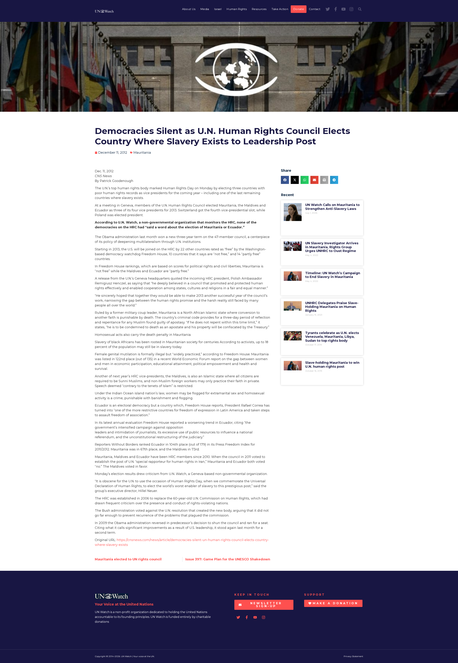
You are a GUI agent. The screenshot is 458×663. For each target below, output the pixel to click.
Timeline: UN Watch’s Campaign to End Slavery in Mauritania (332, 275)
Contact (314, 9)
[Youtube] (343, 9)
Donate (298, 9)
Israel (218, 9)
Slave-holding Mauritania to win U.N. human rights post (332, 365)
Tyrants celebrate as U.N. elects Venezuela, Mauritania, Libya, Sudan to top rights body (332, 337)
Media (204, 9)
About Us (188, 9)
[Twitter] (328, 9)
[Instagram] (351, 9)
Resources (259, 9)
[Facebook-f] (335, 9)
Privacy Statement (353, 656)
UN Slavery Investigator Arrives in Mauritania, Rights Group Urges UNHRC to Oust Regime (331, 247)
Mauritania (142, 153)
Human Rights (236, 9)
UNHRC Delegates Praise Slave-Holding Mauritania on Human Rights (331, 307)
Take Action (280, 9)
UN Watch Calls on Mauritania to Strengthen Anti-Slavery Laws (332, 207)
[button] (359, 9)
